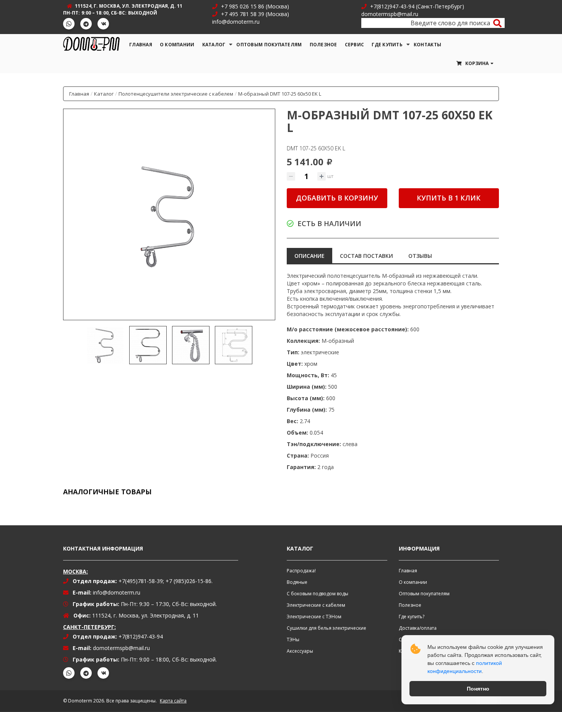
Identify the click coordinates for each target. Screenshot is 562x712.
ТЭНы (293, 639)
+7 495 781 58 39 (241, 14)
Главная (140, 44)
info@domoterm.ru (116, 592)
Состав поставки (366, 255)
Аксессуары (300, 651)
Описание (309, 255)
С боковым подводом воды (317, 593)
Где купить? (411, 616)
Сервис (354, 44)
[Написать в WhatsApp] (69, 23)
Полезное (323, 44)
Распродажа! (301, 570)
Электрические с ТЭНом (314, 616)
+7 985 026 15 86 (242, 6)
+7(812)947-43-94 (392, 6)
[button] (474, 63)
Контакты (427, 44)
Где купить (387, 44)
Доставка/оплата (418, 628)
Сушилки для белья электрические (326, 628)
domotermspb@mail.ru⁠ (121, 648)
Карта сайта (173, 700)
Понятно (478, 689)
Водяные (297, 582)
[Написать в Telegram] (86, 23)
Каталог (214, 44)
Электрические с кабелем (316, 605)
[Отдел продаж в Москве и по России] (216, 6)
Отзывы (420, 255)
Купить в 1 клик (449, 197)
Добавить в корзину (337, 197)
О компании (177, 44)
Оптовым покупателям (269, 44)
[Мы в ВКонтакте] (103, 23)
